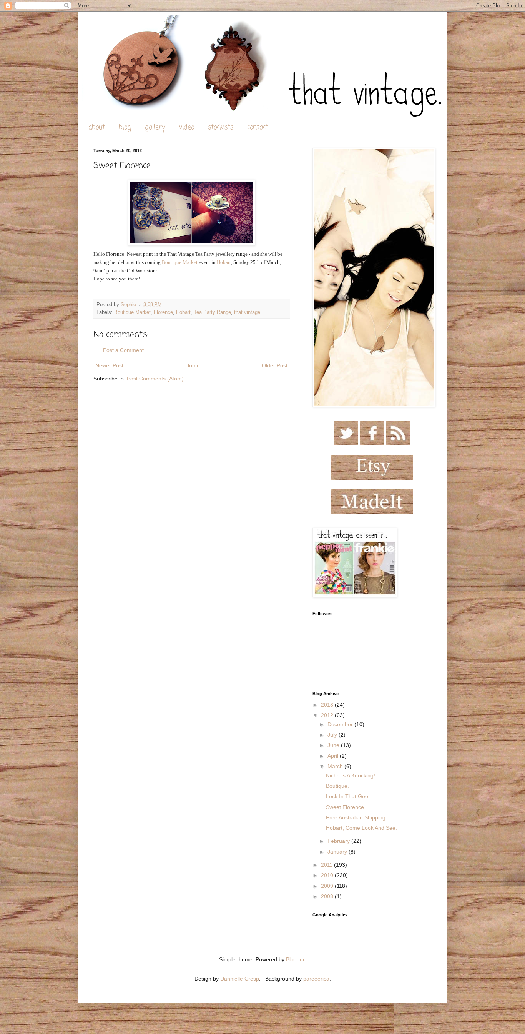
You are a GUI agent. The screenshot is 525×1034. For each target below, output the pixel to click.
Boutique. (337, 786)
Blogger (295, 959)
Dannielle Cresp (239, 979)
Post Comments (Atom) (155, 378)
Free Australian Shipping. (356, 817)
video (186, 127)
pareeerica (316, 979)
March (335, 766)
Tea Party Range (212, 312)
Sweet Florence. (346, 807)
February (339, 841)
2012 (328, 715)
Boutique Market (180, 262)
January (338, 852)
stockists (220, 127)
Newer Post (109, 365)
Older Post (274, 365)
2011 (327, 865)
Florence (163, 312)
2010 (328, 875)
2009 (328, 886)
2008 (328, 896)
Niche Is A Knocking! (350, 775)
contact (257, 127)
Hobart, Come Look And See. (361, 828)
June (334, 745)
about (96, 127)
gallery (155, 127)
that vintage (247, 312)
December (340, 724)
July (333, 735)
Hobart (224, 262)
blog (125, 127)
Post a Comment (123, 350)
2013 (328, 705)
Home (192, 365)
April (333, 756)
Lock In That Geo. (348, 796)
